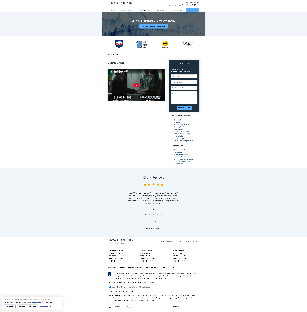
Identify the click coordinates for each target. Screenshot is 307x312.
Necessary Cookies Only (27, 306)
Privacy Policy (179, 241)
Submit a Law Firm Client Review (153, 228)
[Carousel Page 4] (157, 215)
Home (112, 10)
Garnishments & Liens (182, 134)
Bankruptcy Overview (181, 115)
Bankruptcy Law (145, 10)
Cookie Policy (132, 287)
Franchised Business (181, 154)
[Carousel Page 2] (150, 215)
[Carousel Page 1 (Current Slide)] (146, 215)
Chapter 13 (178, 122)
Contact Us (192, 10)
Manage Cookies (145, 287)
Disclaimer (169, 241)
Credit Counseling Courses (183, 141)
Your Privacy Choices (119, 287)
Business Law (161, 10)
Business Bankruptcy (181, 124)
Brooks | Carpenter (127, 307)
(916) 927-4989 (190, 5)
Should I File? (178, 129)
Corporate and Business (182, 161)
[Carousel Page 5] (161, 215)
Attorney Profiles (126, 10)
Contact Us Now (184, 108)
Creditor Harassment (181, 131)
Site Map (188, 241)
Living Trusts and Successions (184, 159)
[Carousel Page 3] (153, 215)
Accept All (9, 306)
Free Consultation (192, 2)
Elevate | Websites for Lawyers (186, 307)
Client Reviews (177, 10)
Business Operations (181, 157)
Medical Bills (178, 136)
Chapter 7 (177, 120)
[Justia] (109, 274)
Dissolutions (178, 164)
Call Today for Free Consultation (153, 26)
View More (153, 221)
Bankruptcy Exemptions (182, 127)
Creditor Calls (179, 138)
